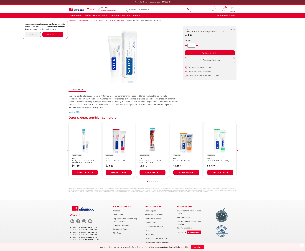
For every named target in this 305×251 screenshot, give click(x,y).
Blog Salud (117, 233)
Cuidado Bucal (100, 20)
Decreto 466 (149, 234)
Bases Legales (150, 211)
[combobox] (159, 9)
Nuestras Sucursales (184, 228)
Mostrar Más (74, 112)
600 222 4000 (195, 232)
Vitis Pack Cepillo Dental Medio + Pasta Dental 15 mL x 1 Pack (152, 161)
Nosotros (116, 211)
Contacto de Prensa (120, 229)
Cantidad (189, 40)
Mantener (33, 34)
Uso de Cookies (150, 223)
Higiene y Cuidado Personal (80, 20)
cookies (185, 247)
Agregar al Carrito (85, 172)
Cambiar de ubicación (107, 10)
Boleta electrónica (183, 217)
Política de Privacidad (153, 219)
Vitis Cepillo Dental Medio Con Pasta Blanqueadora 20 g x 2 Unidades (83, 161)
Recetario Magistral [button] (99, 15)
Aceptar (197, 247)
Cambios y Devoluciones (154, 227)
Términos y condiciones (154, 215)
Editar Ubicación (53, 34)
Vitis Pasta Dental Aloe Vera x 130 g (218, 161)
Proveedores (118, 215)
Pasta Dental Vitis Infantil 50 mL (183, 161)
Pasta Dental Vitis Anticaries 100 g (116, 161)
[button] (214, 9)
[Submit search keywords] (188, 9)
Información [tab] (77, 89)
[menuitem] (226, 15)
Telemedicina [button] (137, 15)
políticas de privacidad (170, 247)
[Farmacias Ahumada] (76, 9)
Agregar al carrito (209, 53)
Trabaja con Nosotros (121, 225)
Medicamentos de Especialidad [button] (120, 15)
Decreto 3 (148, 230)
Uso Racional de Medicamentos (157, 242)
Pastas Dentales (117, 20)
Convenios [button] (87, 15)
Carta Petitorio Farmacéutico (156, 238)
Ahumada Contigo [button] (75, 15)
